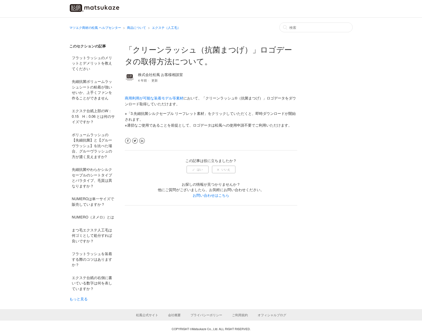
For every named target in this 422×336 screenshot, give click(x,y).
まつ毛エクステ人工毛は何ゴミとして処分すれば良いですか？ (92, 235)
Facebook (128, 141)
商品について (136, 27)
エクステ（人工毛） (166, 27)
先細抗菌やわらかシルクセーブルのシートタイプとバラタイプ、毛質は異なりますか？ (92, 177)
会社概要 (174, 315)
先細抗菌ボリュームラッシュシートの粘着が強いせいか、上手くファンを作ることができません (92, 89)
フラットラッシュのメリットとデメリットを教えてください (92, 63)
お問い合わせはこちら (211, 195)
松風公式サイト (147, 315)
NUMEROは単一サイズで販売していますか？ (93, 201)
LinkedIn (142, 141)
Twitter (135, 141)
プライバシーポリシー (206, 315)
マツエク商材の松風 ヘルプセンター (95, 27)
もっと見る (78, 298)
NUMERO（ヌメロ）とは (93, 216)
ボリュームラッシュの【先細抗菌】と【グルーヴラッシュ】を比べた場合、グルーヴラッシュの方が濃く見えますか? (92, 145)
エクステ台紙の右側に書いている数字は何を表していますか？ (92, 283)
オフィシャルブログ (272, 315)
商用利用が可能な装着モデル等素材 (154, 97)
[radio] (198, 169)
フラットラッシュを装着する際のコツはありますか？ (92, 259)
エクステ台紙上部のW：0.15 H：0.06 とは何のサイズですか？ (93, 116)
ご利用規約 (240, 315)
